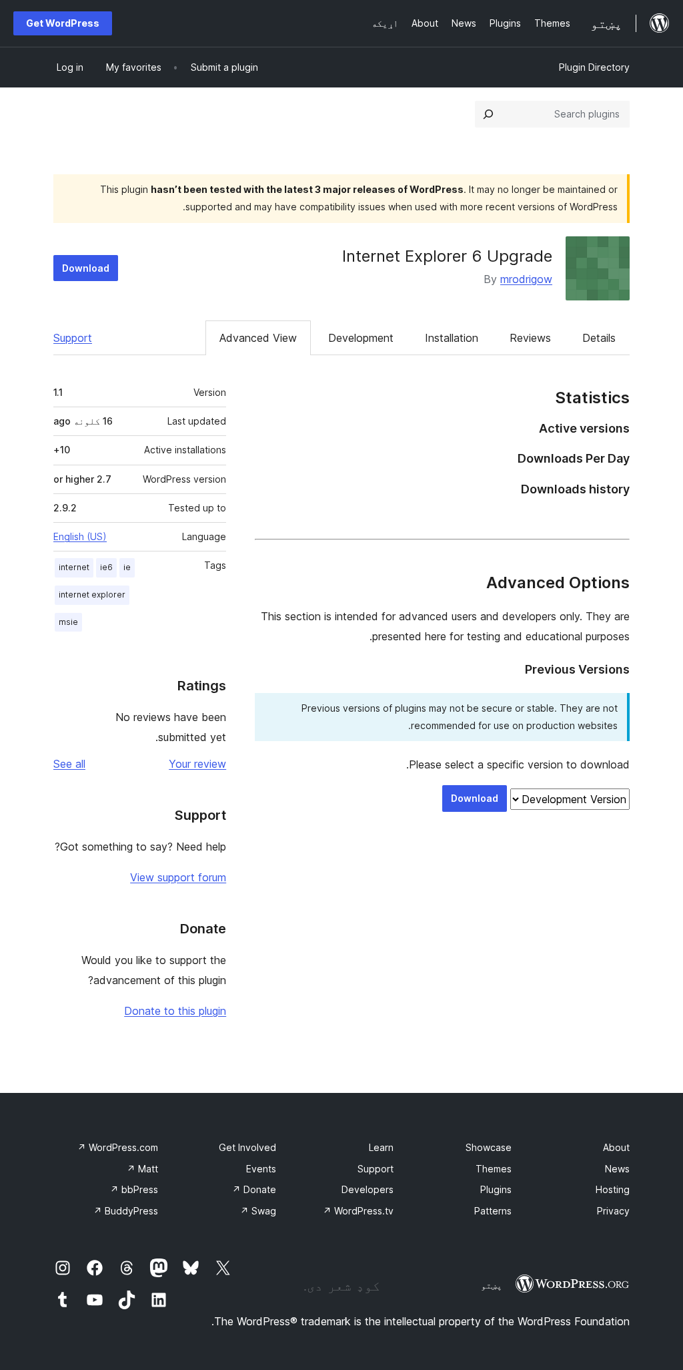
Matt (142, 1168)
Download (85, 268)
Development (361, 338)
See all (69, 763)
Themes (494, 1168)
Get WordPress (62, 23)
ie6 (106, 567)
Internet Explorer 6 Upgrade (447, 256)
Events (261, 1168)
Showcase (489, 1147)
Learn (381, 1147)
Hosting (613, 1189)
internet (74, 567)
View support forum (178, 877)
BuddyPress (125, 1210)
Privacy (613, 1210)
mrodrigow (526, 279)
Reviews (530, 338)
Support (72, 338)
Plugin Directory (594, 67)
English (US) (80, 536)
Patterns (493, 1210)
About (616, 1147)
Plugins (496, 1189)
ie (127, 567)
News (617, 1168)
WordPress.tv (358, 1210)
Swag (258, 1210)
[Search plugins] (488, 114)
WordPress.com (117, 1147)
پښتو (491, 1285)
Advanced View (258, 338)
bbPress (134, 1189)
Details (599, 338)
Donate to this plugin (175, 1010)
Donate (254, 1189)
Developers (368, 1189)
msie (68, 622)
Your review (197, 763)
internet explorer (92, 595)
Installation (451, 338)
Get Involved (247, 1147)
